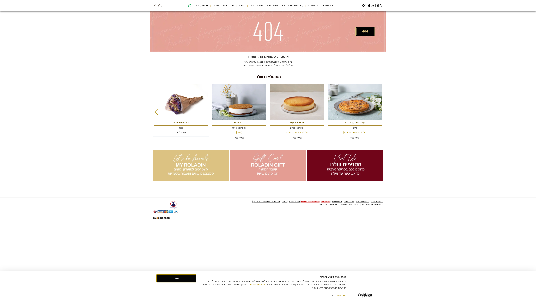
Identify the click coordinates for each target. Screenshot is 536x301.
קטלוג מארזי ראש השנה (292, 5)
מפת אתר (356, 204)
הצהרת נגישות (349, 201)
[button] (154, 5)
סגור (176, 278)
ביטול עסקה (325, 201)
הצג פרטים (341, 295)
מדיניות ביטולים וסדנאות (310, 201)
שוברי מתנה (228, 5)
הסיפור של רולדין (377, 201)
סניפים (216, 5)
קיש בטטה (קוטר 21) (355, 122)
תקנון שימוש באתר (362, 201)
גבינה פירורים (239, 122)
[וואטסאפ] (189, 5)
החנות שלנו (327, 5)
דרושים (284, 201)
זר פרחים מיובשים (181, 122)
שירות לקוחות (202, 5)
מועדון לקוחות (256, 5)
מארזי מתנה (272, 5)
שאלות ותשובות (294, 201)
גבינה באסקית (297, 122)
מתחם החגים (322, 204)
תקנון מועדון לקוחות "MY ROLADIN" (266, 201)
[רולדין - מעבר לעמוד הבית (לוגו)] (372, 5)
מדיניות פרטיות (337, 201)
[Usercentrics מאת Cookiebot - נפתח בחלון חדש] (365, 295)
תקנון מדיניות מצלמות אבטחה (372, 204)
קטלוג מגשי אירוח (345, 204)
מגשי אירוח (313, 5)
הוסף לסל (355, 137)
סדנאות (242, 5)
